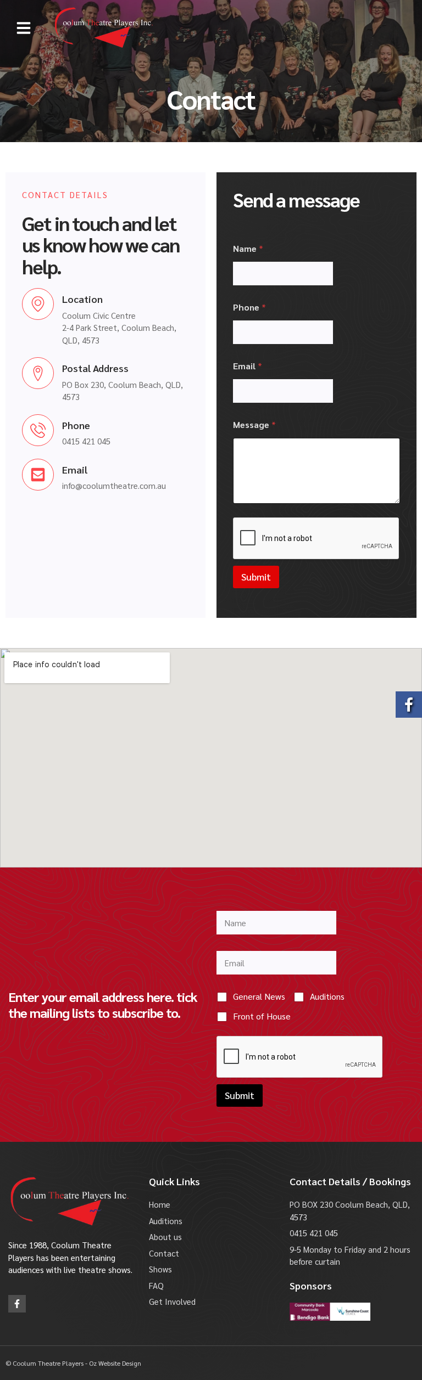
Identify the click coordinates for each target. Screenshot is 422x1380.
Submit (256, 577)
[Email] (38, 475)
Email (74, 469)
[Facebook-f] (17, 1304)
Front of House (262, 1016)
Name (248, 248)
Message (254, 424)
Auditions (327, 996)
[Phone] (38, 430)
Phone (76, 425)
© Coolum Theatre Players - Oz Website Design (73, 1363)
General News (259, 996)
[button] (23, 28)
